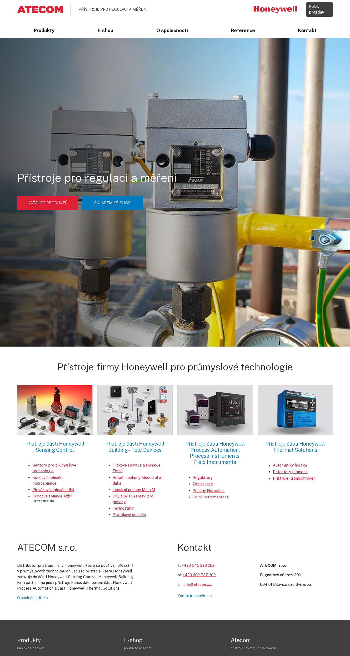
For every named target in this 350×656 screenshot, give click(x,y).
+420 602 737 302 (199, 575)
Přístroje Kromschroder (294, 478)
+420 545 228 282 (198, 565)
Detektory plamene (290, 472)
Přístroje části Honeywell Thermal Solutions (295, 447)
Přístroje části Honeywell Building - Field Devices (135, 447)
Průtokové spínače (129, 514)
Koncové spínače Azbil (52, 496)
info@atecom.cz (197, 584)
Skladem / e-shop (112, 203)
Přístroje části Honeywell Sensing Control (55, 447)
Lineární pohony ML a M (134, 489)
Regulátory (203, 477)
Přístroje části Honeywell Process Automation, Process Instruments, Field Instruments (215, 453)
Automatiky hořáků (290, 465)
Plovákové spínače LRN (53, 489)
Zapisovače (203, 484)
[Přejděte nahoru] (339, 631)
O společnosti (29, 598)
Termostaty (123, 508)
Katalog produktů (48, 203)
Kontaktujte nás (191, 596)
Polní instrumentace (211, 497)
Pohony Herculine (209, 490)
